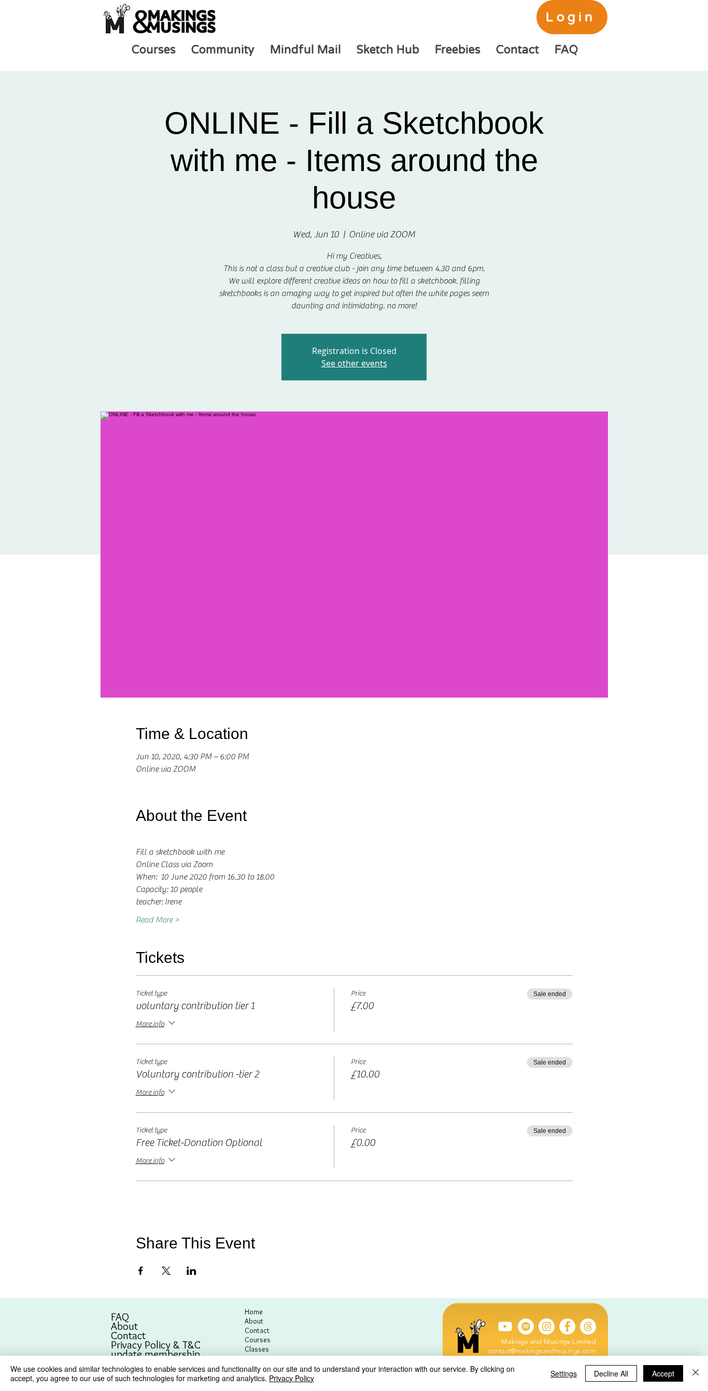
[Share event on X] (166, 1271)
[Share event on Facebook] (141, 1271)
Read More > (157, 920)
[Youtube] (505, 1326)
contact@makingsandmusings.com (542, 1351)
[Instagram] (547, 1326)
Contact (128, 1335)
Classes (257, 1349)
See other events (354, 363)
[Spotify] (526, 1326)
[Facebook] (567, 1326)
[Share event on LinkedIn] (191, 1271)
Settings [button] (563, 1373)
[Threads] (588, 1326)
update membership (155, 1354)
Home (254, 1311)
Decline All (611, 1373)
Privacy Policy (291, 1378)
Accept (663, 1373)
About (124, 1326)
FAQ (120, 1317)
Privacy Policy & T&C (156, 1345)
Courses (258, 1339)
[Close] (695, 1373)
